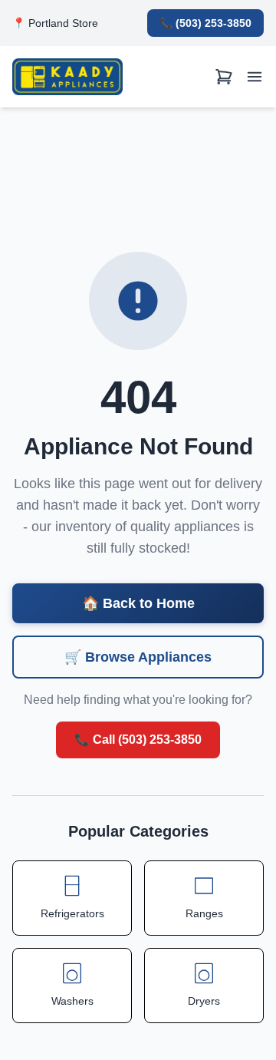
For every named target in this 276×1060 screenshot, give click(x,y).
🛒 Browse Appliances (138, 657)
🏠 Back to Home (138, 603)
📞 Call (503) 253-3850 (138, 739)
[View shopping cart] (224, 77)
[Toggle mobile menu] (254, 77)
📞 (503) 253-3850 (205, 23)
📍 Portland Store (55, 23)
